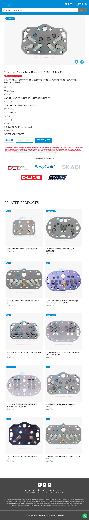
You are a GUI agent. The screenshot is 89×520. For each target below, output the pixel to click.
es (71, 4)
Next (82, 62)
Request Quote (43, 140)
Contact (60, 490)
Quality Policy (30, 492)
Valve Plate (10, 251)
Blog (42, 490)
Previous (76, 62)
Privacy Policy (42, 492)
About (34, 490)
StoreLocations (78, 4)
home (27, 490)
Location (50, 490)
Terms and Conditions (56, 492)
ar (66, 4)
